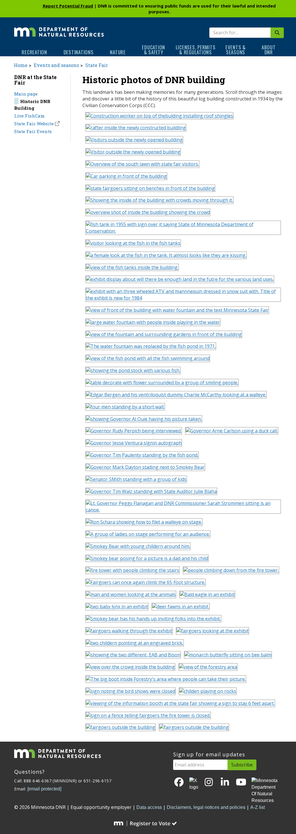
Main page (26, 94)
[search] (277, 32)
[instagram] (208, 782)
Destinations (79, 52)
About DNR (269, 50)
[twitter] (193, 784)
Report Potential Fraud (68, 6)
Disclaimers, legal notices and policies (206, 807)
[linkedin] (225, 782)
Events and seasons (56, 65)
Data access (149, 807)
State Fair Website (34, 123)
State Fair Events (33, 131)
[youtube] (241, 782)
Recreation (34, 52)
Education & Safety (153, 50)
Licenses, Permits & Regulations (196, 50)
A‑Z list (257, 807)
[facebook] (179, 782)
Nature (118, 52)
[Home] (59, 28)
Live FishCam (29, 116)
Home (20, 65)
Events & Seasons (235, 50)
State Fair (96, 65)
